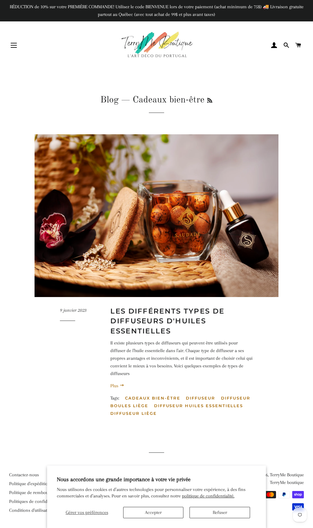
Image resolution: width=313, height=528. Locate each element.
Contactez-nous (24, 475)
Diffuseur (200, 398)
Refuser (220, 512)
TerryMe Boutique (287, 475)
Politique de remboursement (36, 492)
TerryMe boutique (287, 482)
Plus (115, 386)
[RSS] (209, 101)
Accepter (153, 512)
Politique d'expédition (29, 483)
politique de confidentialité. (208, 496)
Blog (109, 100)
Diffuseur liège (133, 413)
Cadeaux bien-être (152, 398)
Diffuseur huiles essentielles (198, 405)
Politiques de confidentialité (36, 501)
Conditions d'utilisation (31, 510)
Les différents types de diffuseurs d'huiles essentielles (167, 321)
